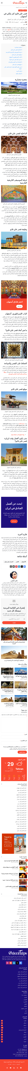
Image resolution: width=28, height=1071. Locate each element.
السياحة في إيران (22, 1030)
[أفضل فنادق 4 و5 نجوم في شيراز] (23, 862)
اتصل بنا (9, 1064)
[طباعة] (11, 566)
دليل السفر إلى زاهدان (21, 819)
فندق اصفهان (23, 936)
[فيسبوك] (24, 566)
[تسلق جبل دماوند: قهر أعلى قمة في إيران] (21, 671)
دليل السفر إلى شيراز (21, 799)
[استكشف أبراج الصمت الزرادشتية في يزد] (7, 698)
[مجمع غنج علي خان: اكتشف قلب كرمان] (21, 698)
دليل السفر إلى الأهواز (21, 814)
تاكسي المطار (24, 1008)
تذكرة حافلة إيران (22, 907)
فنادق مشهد (23, 902)
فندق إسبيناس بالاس (22, 942)
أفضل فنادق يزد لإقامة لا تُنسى (11, 886)
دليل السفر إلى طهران (21, 788)
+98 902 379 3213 (19, 1055)
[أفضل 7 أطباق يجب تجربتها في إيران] (23, 869)
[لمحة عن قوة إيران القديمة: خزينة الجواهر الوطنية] (7, 684)
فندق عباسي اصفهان (21, 945)
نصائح (25, 1025)
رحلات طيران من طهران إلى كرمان (18, 929)
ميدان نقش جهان (8, 561)
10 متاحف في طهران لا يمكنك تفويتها (22, 690)
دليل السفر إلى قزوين (21, 828)
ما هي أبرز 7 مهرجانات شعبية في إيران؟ (9, 873)
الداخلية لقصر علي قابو (16, 49)
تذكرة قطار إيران (22, 904)
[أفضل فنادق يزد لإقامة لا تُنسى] (23, 888)
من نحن (14, 1064)
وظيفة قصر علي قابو (16, 54)
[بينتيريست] (16, 566)
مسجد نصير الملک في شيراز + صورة (10, 880)
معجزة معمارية (18, 47)
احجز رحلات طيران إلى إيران (20, 898)
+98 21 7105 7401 (20, 1052)
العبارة (25, 1013)
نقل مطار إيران (23, 916)
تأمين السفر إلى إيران (21, 913)
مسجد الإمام (22, 423)
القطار (25, 1004)
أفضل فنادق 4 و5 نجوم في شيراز (11, 860)
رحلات (24, 1034)
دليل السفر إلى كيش (21, 826)
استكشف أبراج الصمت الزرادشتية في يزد (8, 704)
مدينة (21, 7)
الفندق (25, 997)
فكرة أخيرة (18, 71)
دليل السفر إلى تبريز (21, 803)
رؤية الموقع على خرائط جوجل (17, 434)
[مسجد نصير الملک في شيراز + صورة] (23, 882)
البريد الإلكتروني (23, 740)
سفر (26, 1010)
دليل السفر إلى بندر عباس (20, 821)
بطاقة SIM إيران (22, 918)
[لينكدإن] (19, 566)
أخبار (25, 1039)
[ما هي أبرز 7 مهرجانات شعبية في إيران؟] (23, 875)
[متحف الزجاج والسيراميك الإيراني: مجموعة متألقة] (7, 671)
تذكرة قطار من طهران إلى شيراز (19, 933)
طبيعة (25, 1041)
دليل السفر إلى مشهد (21, 790)
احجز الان (14, 521)
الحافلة (25, 1006)
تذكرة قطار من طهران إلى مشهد (19, 900)
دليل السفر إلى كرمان (21, 812)
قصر (17, 561)
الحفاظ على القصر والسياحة (15, 62)
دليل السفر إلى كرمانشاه (21, 810)
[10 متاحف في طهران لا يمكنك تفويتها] (21, 684)
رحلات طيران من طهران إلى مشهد (18, 925)
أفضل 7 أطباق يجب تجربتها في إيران (10, 867)
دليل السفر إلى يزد (22, 801)
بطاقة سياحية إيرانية (22, 911)
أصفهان (17, 7)
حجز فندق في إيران (22, 909)
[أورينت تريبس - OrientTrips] (18, 2)
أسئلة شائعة (18, 73)
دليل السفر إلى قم (22, 792)
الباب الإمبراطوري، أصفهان (15, 57)
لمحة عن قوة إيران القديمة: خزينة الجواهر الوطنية (7, 690)
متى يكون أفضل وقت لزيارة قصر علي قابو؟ (12, 67)
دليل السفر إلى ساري (21, 830)
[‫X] (22, 566)
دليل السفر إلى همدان (21, 808)
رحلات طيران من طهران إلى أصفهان (18, 927)
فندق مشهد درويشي (22, 940)
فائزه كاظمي (22, 22)
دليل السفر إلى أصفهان (21, 794)
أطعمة (24, 1036)
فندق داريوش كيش (22, 938)
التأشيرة (25, 1001)
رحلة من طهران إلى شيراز (20, 920)
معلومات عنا (24, 995)
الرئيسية (24, 7)
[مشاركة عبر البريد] (14, 566)
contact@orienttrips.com (21, 1054)
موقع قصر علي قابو (17, 64)
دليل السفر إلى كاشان (21, 797)
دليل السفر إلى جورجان (21, 823)
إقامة (25, 1020)
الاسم (25, 734)
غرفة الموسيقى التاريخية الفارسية (13, 52)
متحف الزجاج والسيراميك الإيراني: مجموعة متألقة (8, 676)
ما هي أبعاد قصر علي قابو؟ (15, 59)
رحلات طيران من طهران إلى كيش (19, 922)
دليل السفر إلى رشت (21, 817)
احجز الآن (19, 306)
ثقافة (25, 1032)
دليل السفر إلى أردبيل (21, 806)
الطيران (25, 999)
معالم (25, 10)
